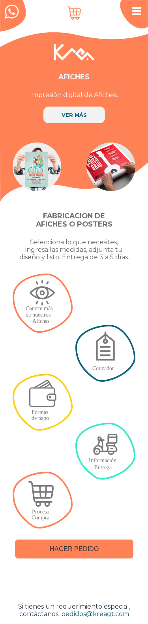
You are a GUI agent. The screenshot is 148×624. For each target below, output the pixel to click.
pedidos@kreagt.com (95, 614)
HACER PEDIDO (74, 548)
